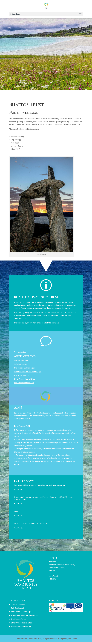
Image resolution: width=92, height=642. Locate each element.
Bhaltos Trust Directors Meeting (31, 523)
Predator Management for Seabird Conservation (39, 485)
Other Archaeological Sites (24, 379)
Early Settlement (20, 364)
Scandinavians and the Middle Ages (27, 371)
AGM (16, 511)
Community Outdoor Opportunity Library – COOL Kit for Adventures (43, 498)
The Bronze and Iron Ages (24, 368)
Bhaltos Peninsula (21, 360)
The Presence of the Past (21, 626)
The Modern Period (21, 375)
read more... (18, 490)
